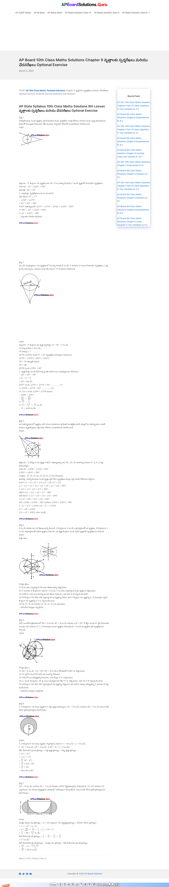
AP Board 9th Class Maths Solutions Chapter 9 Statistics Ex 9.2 (132, 173)
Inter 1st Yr (99, 884)
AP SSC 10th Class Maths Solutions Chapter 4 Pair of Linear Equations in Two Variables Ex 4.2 (133, 105)
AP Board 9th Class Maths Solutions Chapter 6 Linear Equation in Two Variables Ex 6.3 (132, 221)
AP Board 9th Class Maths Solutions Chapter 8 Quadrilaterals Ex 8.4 (133, 209)
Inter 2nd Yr (105, 884)
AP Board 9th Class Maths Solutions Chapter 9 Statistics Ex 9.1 (132, 197)
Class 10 (43, 858)
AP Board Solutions (93, 873)
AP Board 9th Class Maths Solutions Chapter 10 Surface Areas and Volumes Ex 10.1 (130, 153)
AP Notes (111, 884)
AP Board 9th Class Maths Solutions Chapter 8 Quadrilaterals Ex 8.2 (133, 141)
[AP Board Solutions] (84, 5)
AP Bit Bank (117, 884)
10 (94, 884)
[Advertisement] (84, 33)
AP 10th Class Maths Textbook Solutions (45, 90)
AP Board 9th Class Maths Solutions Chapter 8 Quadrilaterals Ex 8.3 (133, 117)
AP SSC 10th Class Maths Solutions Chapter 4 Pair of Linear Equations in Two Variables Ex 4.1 (133, 129)
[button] (84, 885)
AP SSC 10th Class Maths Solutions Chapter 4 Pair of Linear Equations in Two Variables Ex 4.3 (133, 185)
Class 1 (53, 885)
